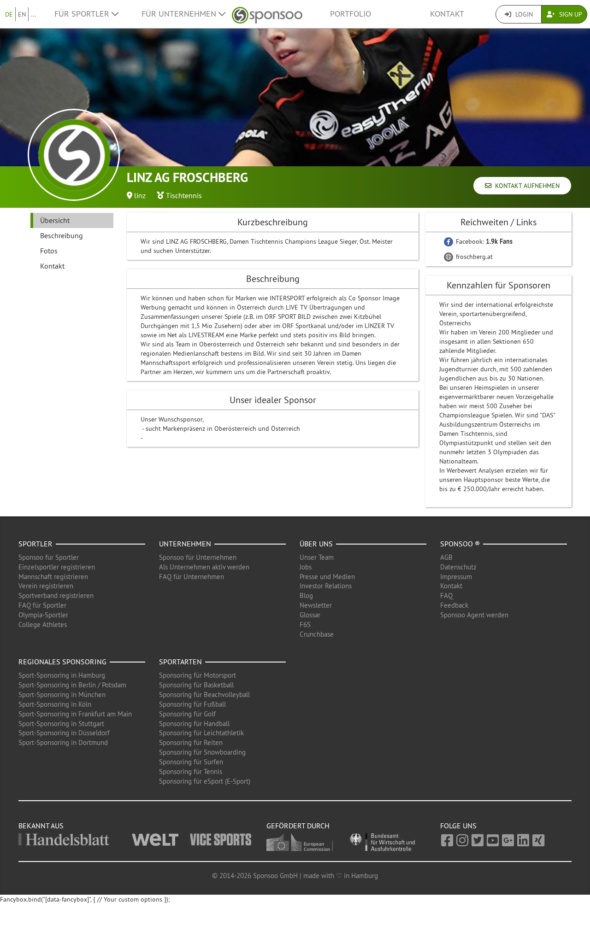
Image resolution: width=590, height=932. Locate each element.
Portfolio (350, 14)
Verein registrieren (45, 585)
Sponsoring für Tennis (190, 771)
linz (140, 195)
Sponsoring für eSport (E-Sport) (204, 781)
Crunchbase (317, 634)
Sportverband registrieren (56, 595)
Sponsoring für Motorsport (197, 675)
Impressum (456, 576)
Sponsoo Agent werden (474, 614)
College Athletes (42, 624)
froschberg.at (473, 256)
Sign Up (569, 14)
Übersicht (55, 220)
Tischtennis (184, 195)
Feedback (454, 605)
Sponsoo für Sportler (48, 557)
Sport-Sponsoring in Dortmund (63, 742)
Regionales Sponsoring (62, 661)
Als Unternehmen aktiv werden (204, 567)
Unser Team (317, 557)
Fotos (49, 250)
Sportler (35, 543)
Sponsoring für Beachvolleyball (204, 694)
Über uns (316, 543)
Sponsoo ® (460, 543)
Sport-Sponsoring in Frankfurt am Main (75, 713)
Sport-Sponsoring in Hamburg (61, 675)
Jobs (306, 567)
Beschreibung (61, 235)
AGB (446, 557)
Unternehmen (185, 543)
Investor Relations (326, 585)
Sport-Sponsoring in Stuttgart (61, 723)
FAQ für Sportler (42, 605)
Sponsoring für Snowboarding (202, 752)
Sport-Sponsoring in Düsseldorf (64, 732)
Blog (306, 595)
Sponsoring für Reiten (191, 742)
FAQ (446, 595)
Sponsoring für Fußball (192, 704)
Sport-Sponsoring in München (62, 694)
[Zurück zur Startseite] (267, 14)
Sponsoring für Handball (194, 723)
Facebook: (483, 241)
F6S (305, 624)
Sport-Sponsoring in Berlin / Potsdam (72, 684)
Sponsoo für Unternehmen (197, 557)
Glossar (310, 614)
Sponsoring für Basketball (196, 684)
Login (523, 14)
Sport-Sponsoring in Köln (54, 704)
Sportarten (180, 661)
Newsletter (316, 605)
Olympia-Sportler (43, 614)
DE (9, 14)
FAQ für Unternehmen (191, 576)
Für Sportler (83, 14)
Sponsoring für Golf (187, 713)
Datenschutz (458, 567)
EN (22, 14)
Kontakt (447, 14)
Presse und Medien (327, 576)
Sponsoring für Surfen (191, 761)
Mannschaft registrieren (53, 576)
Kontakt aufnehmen (525, 186)
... (33, 14)
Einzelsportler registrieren (56, 567)
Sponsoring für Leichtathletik (201, 732)
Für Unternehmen (180, 14)
